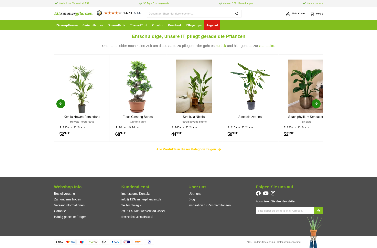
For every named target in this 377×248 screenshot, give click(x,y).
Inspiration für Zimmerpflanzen (209, 205)
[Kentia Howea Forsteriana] (82, 87)
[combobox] (194, 13)
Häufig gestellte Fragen (70, 217)
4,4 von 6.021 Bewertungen (238, 3)
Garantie (60, 211)
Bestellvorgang (64, 193)
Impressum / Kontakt (135, 193)
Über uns (194, 193)
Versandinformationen (69, 205)
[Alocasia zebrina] (250, 87)
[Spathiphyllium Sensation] (306, 87)
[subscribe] (318, 210)
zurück (221, 46)
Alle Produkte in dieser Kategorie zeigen (186, 149)
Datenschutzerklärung (289, 242)
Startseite (266, 46)
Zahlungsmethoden (67, 199)
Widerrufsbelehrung (264, 242)
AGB (249, 242)
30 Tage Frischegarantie (156, 3)
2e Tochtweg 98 (132, 205)
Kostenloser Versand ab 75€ (74, 3)
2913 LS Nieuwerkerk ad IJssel (143, 211)
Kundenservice (315, 3)
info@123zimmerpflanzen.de (141, 199)
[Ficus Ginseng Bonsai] (138, 87)
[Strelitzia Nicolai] (194, 87)
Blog (191, 199)
